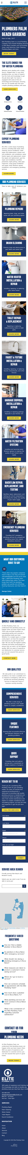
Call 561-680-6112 (11, 810)
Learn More (9, 174)
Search (24, 886)
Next (24, 596)
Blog (3, 1135)
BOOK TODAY (9, 54)
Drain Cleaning (6, 1110)
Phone (4, 838)
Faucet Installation (7, 1117)
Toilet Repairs (6, 1115)
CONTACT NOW (9, 658)
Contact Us (1, 2)
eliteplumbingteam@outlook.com (12, 1095)
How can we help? (8, 845)
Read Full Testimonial (2, 587)
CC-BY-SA (23, 928)
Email (4, 830)
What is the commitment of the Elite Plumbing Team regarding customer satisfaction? (14, 1012)
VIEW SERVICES (10, 89)
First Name (5, 816)
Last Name (5, 823)
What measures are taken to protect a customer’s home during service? (14, 970)
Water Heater (6, 1112)
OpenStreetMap (12, 928)
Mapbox (6, 929)
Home (3, 1126)
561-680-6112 (6, 1093)
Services (4, 1130)
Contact (4, 1133)
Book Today (14, 1060)
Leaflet (2, 928)
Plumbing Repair (7, 1107)
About (4, 1128)
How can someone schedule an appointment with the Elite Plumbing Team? (15, 986)
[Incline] (14, 1145)
